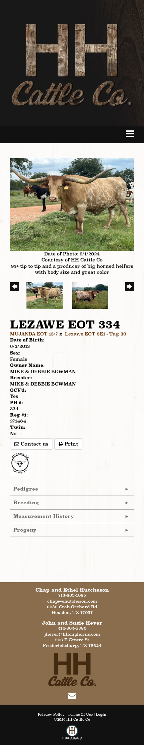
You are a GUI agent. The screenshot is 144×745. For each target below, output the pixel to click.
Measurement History (43, 516)
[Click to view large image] (72, 203)
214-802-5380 (72, 628)
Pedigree (25, 489)
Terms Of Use (80, 714)
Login (101, 714)
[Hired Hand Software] (72, 735)
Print (70, 444)
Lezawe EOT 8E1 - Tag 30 (95, 333)
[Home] (72, 669)
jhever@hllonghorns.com (72, 634)
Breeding (26, 502)
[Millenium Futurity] (21, 463)
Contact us (34, 444)
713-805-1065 (72, 595)
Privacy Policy (51, 714)
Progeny (25, 530)
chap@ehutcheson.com (72, 601)
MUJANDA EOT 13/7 (34, 333)
